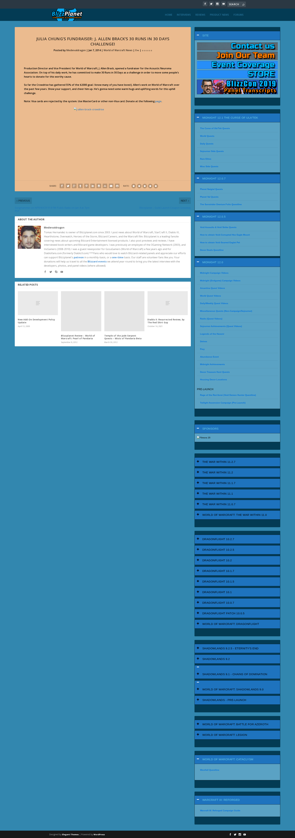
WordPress (99, 834)
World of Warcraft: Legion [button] (224, 734)
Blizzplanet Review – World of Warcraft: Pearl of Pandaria (78, 337)
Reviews (200, 15)
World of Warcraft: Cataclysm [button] (227, 759)
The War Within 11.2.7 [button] (219, 461)
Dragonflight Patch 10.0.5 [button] (223, 613)
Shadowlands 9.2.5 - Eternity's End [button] (230, 648)
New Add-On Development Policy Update (36, 321)
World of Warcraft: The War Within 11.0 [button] (234, 514)
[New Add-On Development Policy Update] (38, 303)
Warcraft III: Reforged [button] (221, 799)
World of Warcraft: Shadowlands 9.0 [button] (233, 689)
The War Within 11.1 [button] (217, 493)
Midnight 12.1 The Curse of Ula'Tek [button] (230, 117)
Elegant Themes (70, 834)
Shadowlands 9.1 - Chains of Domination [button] (234, 674)
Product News (219, 15)
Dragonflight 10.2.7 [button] (218, 539)
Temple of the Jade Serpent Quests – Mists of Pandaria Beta (123, 337)
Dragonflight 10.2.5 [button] (218, 549)
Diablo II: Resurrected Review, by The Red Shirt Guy (166, 321)
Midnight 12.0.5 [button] (214, 216)
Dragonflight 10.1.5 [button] (218, 581)
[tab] (237, 35)
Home (168, 15)
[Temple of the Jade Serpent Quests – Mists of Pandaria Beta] (124, 311)
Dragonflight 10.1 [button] (217, 592)
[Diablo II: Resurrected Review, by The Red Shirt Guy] (168, 303)
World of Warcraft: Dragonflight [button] (230, 624)
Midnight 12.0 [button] (212, 262)
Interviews (184, 15)
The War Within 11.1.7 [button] (219, 483)
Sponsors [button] (210, 428)
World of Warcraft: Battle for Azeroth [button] (235, 724)
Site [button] (205, 35)
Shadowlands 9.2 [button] (216, 659)
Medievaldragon (76, 50)
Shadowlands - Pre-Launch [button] (224, 700)
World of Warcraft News (118, 50)
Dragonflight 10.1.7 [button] (218, 570)
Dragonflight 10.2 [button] (217, 560)
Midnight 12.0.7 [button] (214, 178)
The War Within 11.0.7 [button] (219, 504)
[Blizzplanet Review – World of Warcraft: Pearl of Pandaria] (81, 311)
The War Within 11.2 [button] (217, 472)
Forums (239, 15)
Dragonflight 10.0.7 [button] (218, 602)
